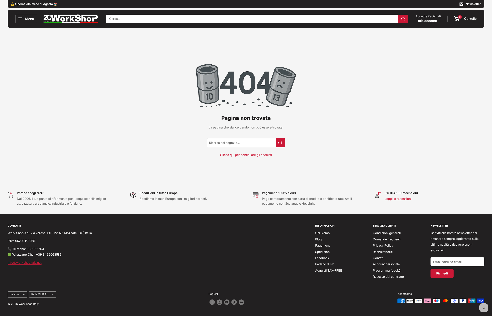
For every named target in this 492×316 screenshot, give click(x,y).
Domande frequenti (387, 239)
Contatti (378, 258)
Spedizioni (322, 252)
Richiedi (442, 273)
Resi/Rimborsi (383, 252)
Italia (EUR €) (39, 294)
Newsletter (473, 4)
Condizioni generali (387, 233)
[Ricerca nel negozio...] (280, 142)
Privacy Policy (383, 245)
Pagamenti (322, 245)
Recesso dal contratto (388, 276)
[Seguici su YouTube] (226, 302)
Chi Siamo (322, 233)
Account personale (386, 264)
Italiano (14, 294)
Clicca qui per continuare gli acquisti (246, 155)
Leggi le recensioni (398, 199)
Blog (318, 239)
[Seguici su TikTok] (234, 302)
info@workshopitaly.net (25, 262)
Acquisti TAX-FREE (328, 270)
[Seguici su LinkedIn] (241, 302)
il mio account (426, 21)
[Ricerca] (403, 19)
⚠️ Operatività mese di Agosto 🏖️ (34, 4)
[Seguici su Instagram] (219, 302)
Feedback (322, 258)
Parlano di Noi (325, 264)
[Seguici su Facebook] (212, 302)
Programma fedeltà (387, 270)
